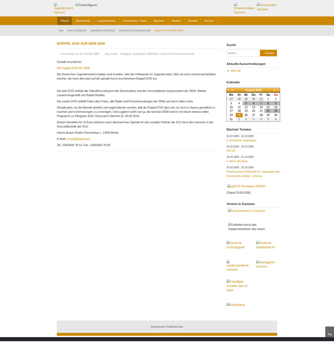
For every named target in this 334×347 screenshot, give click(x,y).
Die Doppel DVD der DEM (73, 68)
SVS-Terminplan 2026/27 (250, 186)
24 (231, 115)
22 (268, 110)
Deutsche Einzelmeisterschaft (134, 30)
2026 (259, 90)
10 (231, 107)
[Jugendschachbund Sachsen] (64, 9)
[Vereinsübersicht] (253, 211)
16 (275, 107)
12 (246, 107)
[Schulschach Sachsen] (267, 7)
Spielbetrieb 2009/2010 (102, 30)
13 (253, 107)
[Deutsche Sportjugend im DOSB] (268, 245)
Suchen (269, 53)
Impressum (158, 326)
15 (268, 107)
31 (231, 119)
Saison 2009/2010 (77, 30)
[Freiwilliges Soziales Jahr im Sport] (238, 286)
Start (61, 30)
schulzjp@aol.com (78, 138)
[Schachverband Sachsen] (244, 8)
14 (261, 107)
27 (253, 115)
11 (239, 107)
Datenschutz (175, 326)
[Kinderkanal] (253, 305)
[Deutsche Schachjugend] (238, 248)
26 (246, 115)
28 (261, 115)
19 (246, 110)
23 (275, 110)
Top (329, 334)
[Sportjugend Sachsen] (268, 266)
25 (239, 115)
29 (268, 115)
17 (231, 110)
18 (239, 110)
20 (253, 110)
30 (275, 115)
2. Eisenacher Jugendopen (241, 140)
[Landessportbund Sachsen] (238, 268)
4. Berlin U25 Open (237, 161)
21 (261, 110)
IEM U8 (235, 70)
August (250, 90)
